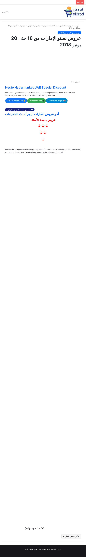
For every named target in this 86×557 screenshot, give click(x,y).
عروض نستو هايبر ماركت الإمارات (37, 26)
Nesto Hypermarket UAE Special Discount (35, 87)
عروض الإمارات (56, 549)
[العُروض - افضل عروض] (73, 12)
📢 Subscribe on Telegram (57, 101)
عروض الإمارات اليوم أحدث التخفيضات (61, 26)
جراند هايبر (37, 549)
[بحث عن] (11, 13)
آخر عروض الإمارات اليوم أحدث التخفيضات (32, 114)
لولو (26, 549)
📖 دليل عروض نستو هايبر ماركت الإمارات (20, 110)
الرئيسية (76, 26)
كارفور (31, 549)
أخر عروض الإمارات (70, 536)
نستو (48, 549)
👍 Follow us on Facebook (16, 101)
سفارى (44, 549)
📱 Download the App (36, 101)
